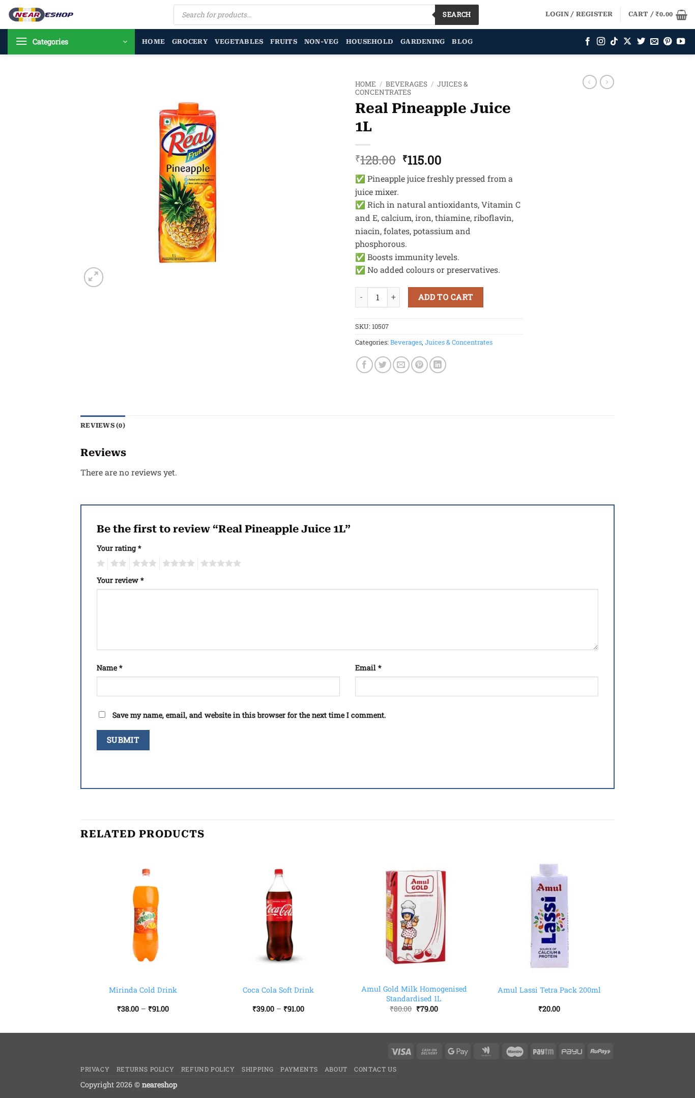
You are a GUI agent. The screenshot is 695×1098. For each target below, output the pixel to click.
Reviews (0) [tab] (102, 425)
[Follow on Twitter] (641, 41)
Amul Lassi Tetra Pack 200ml (549, 990)
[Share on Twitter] (382, 364)
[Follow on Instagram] (601, 41)
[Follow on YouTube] (681, 41)
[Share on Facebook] (364, 364)
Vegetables (239, 41)
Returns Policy (146, 1069)
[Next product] (590, 82)
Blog (462, 41)
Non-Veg (321, 41)
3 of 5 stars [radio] (143, 563)
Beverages (406, 84)
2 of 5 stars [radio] (117, 563)
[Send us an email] (654, 41)
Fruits (283, 41)
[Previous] (81, 942)
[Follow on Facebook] (588, 41)
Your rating (119, 548)
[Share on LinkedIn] (437, 364)
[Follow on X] (627, 41)
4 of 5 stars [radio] (177, 563)
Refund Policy (208, 1069)
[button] (579, 14)
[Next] (611, 942)
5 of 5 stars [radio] (219, 563)
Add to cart (446, 297)
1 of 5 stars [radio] (99, 563)
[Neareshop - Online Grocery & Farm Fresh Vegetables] (41, 14)
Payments (298, 1069)
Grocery (190, 41)
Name (110, 667)
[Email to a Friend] (401, 364)
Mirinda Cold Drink (143, 990)
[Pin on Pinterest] (419, 364)
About (336, 1069)
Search (457, 14)
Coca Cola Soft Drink (278, 990)
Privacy (94, 1069)
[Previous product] (607, 82)
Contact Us (375, 1069)
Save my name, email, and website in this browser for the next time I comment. (249, 715)
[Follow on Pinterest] (667, 41)
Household (369, 41)
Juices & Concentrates (459, 342)
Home (153, 41)
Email (368, 667)
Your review (120, 580)
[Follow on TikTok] (614, 41)
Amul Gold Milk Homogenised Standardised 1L (414, 993)
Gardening (422, 41)
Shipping (258, 1069)
